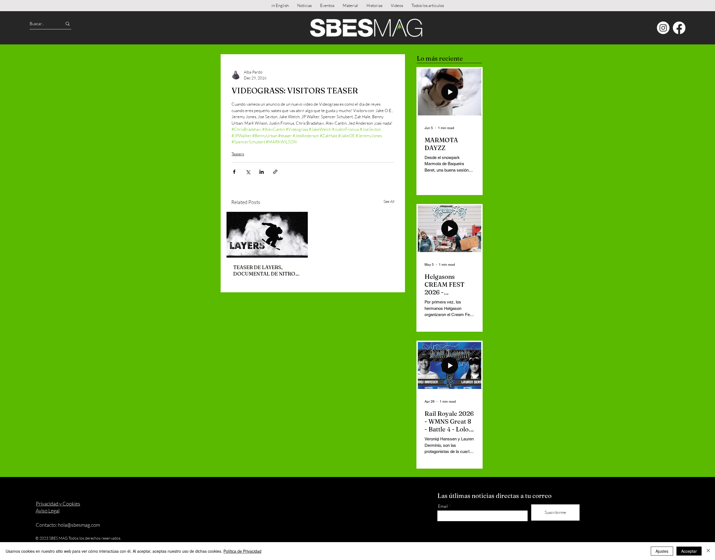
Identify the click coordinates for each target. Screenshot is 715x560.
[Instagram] (663, 28)
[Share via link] (275, 171)
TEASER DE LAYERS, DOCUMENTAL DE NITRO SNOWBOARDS (264, 270)
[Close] (708, 551)
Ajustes (662, 551)
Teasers (238, 153)
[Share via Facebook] (234, 171)
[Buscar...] (67, 23)
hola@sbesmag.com (79, 525)
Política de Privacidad (242, 551)
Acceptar (689, 551)
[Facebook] (679, 28)
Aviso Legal (47, 510)
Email (443, 506)
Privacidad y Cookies (58, 503)
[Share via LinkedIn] (261, 171)
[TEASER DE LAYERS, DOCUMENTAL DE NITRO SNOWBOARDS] (267, 235)
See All (388, 201)
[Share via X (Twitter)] (248, 171)
